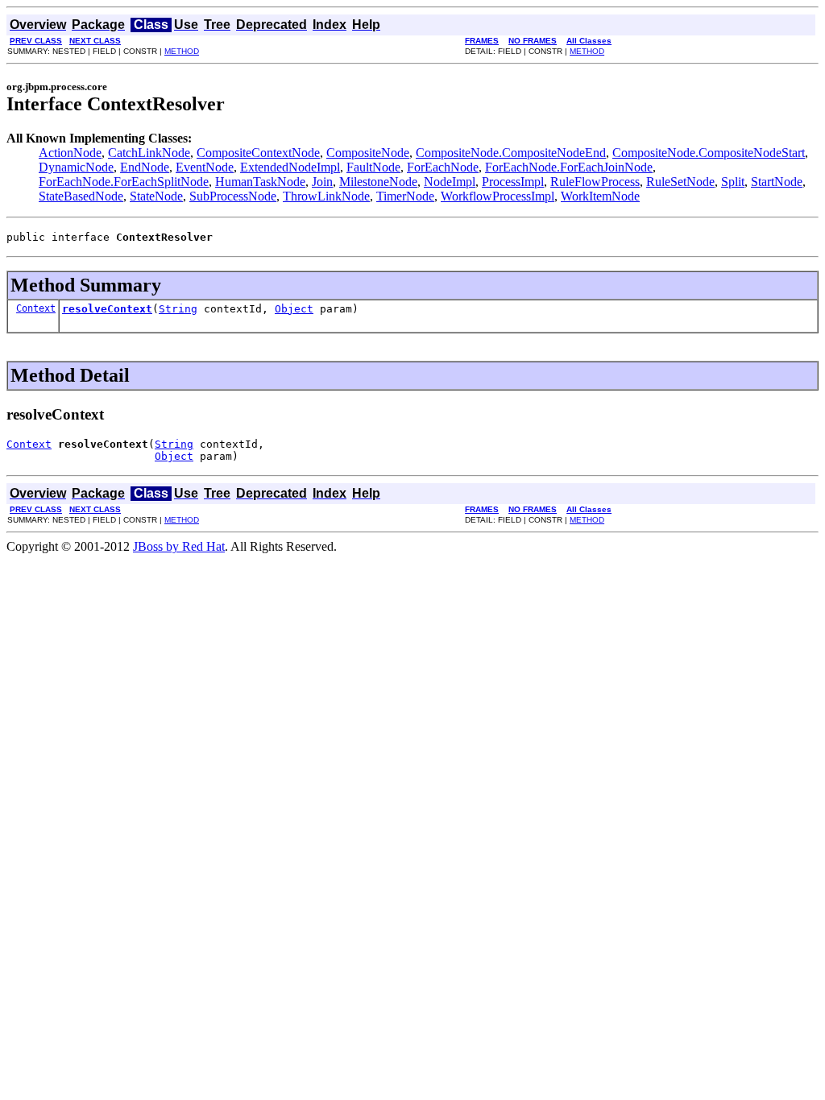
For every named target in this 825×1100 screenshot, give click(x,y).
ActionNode (70, 152)
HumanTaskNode (260, 181)
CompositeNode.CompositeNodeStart (708, 152)
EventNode (205, 167)
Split (732, 181)
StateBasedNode (81, 196)
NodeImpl (449, 181)
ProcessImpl (513, 181)
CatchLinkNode (149, 152)
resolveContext (107, 309)
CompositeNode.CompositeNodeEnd (511, 152)
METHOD (181, 51)
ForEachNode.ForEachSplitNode (124, 181)
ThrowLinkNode (326, 196)
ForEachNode (443, 167)
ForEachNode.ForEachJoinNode (569, 167)
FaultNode (373, 167)
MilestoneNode (378, 181)
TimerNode (405, 196)
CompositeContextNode (258, 152)
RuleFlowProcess (595, 181)
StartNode (776, 181)
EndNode (144, 167)
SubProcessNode (232, 196)
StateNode (156, 196)
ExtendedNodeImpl (290, 167)
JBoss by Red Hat (179, 546)
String (178, 309)
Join (322, 181)
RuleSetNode (680, 181)
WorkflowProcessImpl (497, 196)
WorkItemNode (600, 196)
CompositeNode (367, 152)
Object (294, 309)
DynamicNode (76, 167)
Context (36, 308)
